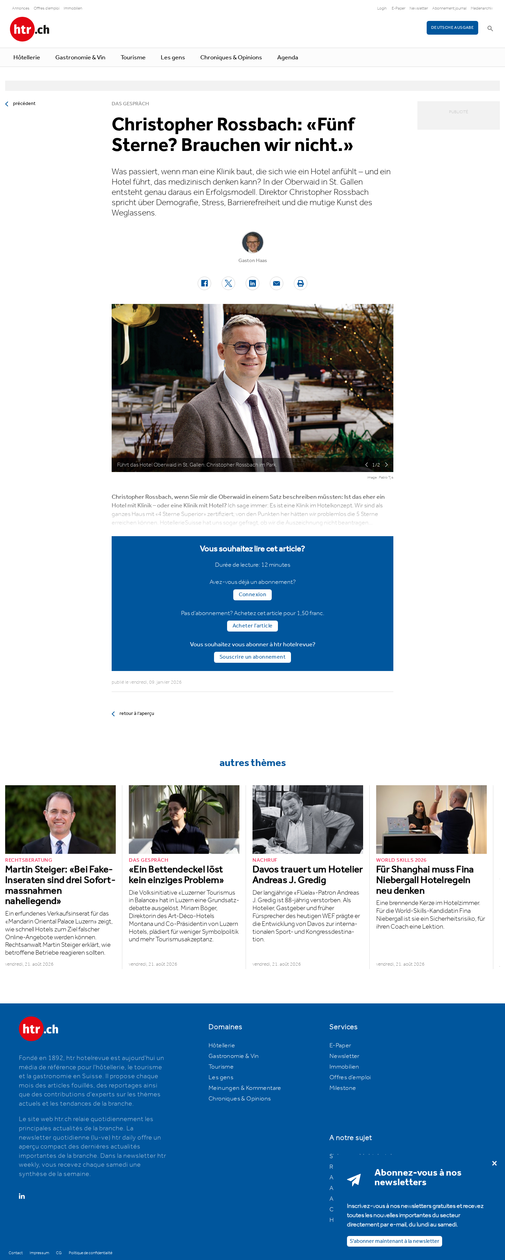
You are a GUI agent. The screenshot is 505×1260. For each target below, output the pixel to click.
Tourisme (133, 57)
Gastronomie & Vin (80, 57)
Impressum (39, 1253)
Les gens (173, 57)
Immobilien (73, 8)
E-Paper (398, 8)
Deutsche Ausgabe (452, 27)
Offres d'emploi (46, 8)
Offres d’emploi (350, 1077)
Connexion (253, 594)
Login (381, 8)
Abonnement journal (449, 8)
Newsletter (418, 8)
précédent (24, 103)
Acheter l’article (253, 626)
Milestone (342, 1088)
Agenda (287, 57)
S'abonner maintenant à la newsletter (394, 1241)
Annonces (21, 8)
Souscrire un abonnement (252, 657)
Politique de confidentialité (90, 1253)
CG (59, 1253)
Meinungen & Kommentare (245, 1088)
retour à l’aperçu (137, 713)
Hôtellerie (26, 57)
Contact (16, 1253)
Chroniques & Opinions (231, 57)
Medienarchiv (482, 8)
